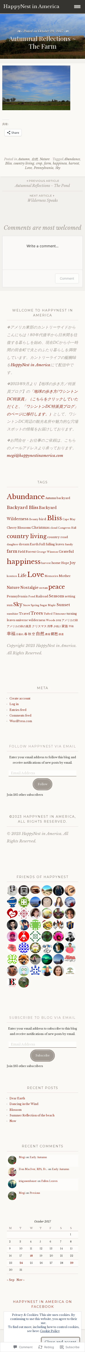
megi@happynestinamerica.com (35, 455)
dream (24, 544)
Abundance (72, 159)
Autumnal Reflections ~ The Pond (42, 183)
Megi (22, 1157)
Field (21, 551)
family (69, 544)
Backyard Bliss (22, 507)
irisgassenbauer (28, 1181)
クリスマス (39, 626)
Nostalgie (29, 587)
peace (56, 586)
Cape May (69, 519)
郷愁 (54, 634)
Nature (45, 159)
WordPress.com (21, 721)
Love (28, 168)
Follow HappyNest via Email (42, 746)
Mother (65, 576)
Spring (35, 605)
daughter (12, 544)
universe (22, 620)
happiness (60, 163)
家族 (65, 626)
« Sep (11, 1280)
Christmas (41, 528)
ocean (43, 587)
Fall (42, 544)
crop (39, 163)
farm (47, 163)
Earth (34, 544)
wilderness (37, 620)
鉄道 (61, 634)
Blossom (16, 1109)
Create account (20, 698)
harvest (74, 163)
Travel (24, 614)
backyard (63, 498)
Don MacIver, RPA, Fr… (33, 1169)
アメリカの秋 (70, 620)
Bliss (8, 163)
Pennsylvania (43, 168)
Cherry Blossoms (19, 527)
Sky (57, 168)
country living (24, 163)
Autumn (24, 159)
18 (31, 1255)
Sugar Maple (48, 605)
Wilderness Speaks (42, 198)
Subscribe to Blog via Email (42, 1018)
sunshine (12, 613)
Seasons (56, 596)
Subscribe (42, 1055)
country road (57, 537)
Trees (37, 613)
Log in (14, 704)
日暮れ (20, 634)
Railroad (42, 596)
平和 (71, 626)
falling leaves (55, 544)
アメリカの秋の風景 (19, 626)
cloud (53, 527)
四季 (50, 626)
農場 (47, 634)
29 (71, 1263)
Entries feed (18, 710)
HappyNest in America (30, 365)
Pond (31, 596)
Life (22, 575)
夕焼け (57, 626)
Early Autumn (38, 1157)
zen (58, 620)
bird (42, 519)
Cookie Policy (50, 1331)
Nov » (20, 1280)
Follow (42, 784)
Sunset (63, 605)
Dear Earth (17, 1098)
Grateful (66, 551)
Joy (73, 563)
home (56, 563)
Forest (31, 552)
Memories (51, 576)
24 (21, 1263)
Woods (50, 620)
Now (13, 1121)
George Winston (47, 551)
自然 (35, 159)
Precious (35, 1193)
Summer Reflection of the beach (32, 1115)
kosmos (12, 576)
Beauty (33, 519)
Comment (67, 278)
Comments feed (20, 715)
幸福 (11, 633)
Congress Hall (67, 527)
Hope (65, 563)
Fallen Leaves (49, 1181)
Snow (26, 605)
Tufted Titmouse (55, 613)
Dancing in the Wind (24, 1104)
